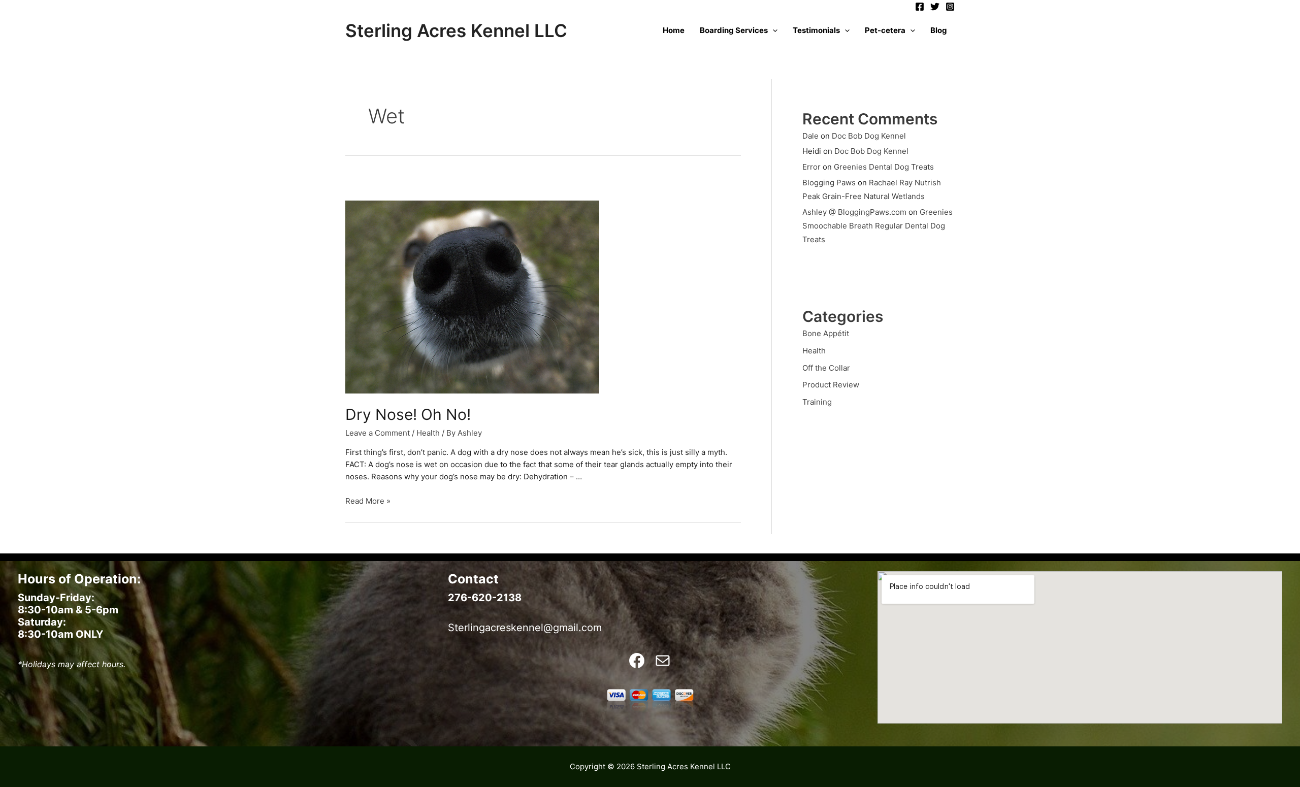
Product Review (830, 384)
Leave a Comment (377, 433)
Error (811, 167)
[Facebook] (919, 6)
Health (428, 433)
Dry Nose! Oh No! (408, 414)
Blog (938, 30)
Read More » (368, 501)
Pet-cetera (885, 30)
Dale (810, 136)
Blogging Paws (829, 182)
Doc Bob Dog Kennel (869, 136)
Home (674, 30)
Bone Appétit (825, 333)
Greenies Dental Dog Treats (884, 167)
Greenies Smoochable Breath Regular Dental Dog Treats (877, 225)
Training (817, 402)
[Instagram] (950, 6)
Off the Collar (826, 368)
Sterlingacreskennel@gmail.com (525, 627)
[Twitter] (934, 6)
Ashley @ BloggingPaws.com (854, 212)
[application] (772, 30)
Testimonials (816, 30)
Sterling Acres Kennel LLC (456, 30)
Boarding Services (734, 30)
